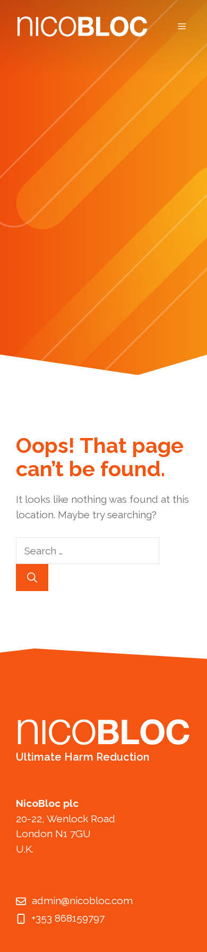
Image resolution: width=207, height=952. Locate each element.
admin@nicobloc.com (82, 900)
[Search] (32, 577)
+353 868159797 (68, 918)
